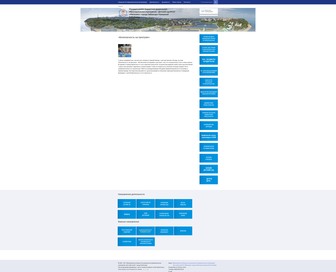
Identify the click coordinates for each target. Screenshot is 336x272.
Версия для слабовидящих (209, 11)
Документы (166, 2)
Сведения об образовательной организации (132, 2)
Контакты (187, 2)
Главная (120, 6)
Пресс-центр (176, 2)
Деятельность (154, 2)
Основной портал (207, 2)
